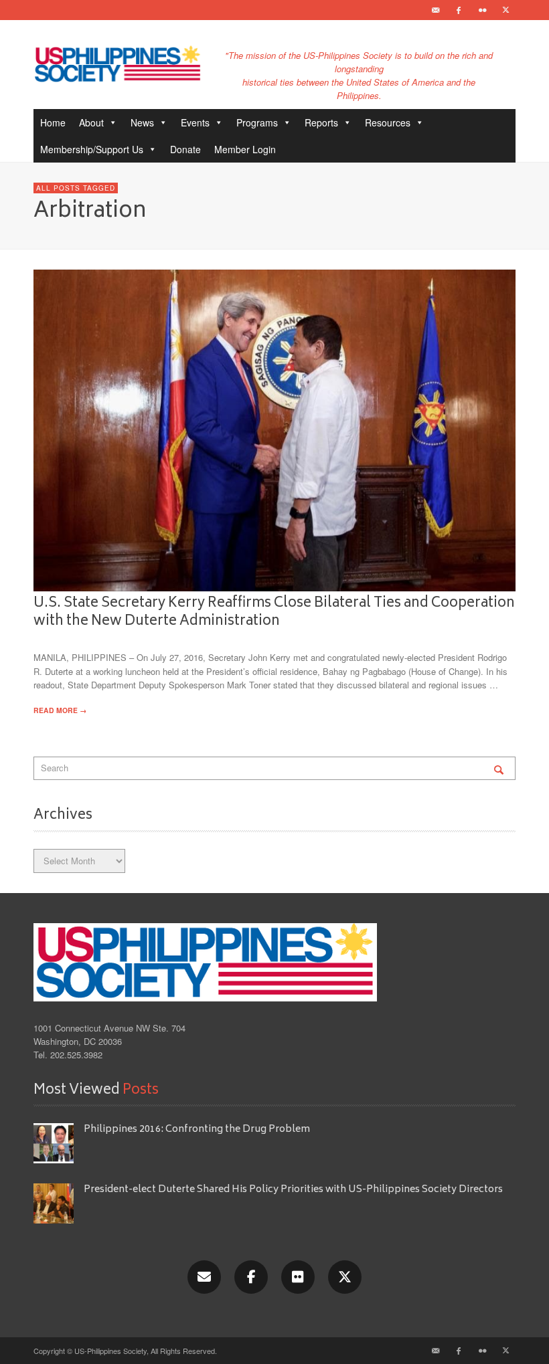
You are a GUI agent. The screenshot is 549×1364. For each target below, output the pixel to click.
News (142, 122)
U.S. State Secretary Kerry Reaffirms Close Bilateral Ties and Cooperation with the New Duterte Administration (274, 612)
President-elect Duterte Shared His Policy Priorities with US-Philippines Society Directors (294, 1189)
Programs (257, 122)
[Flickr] (482, 10)
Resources (387, 122)
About (91, 122)
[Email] (435, 10)
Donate (185, 149)
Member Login (245, 149)
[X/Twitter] (345, 1277)
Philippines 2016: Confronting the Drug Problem (197, 1129)
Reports (321, 122)
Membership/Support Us (91, 149)
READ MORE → (59, 710)
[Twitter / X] (505, 10)
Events (195, 122)
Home (53, 122)
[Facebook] (459, 10)
